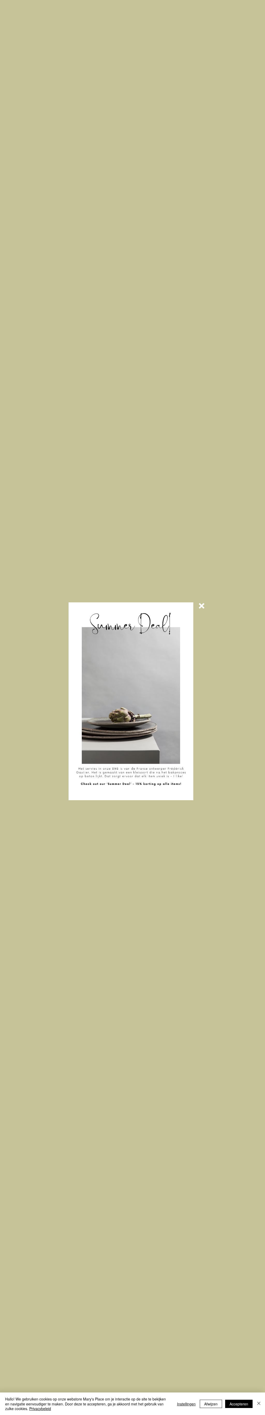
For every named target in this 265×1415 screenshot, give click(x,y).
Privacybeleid (40, 1408)
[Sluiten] (259, 1404)
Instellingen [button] (186, 1403)
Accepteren (239, 1403)
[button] (201, 605)
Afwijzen (211, 1403)
